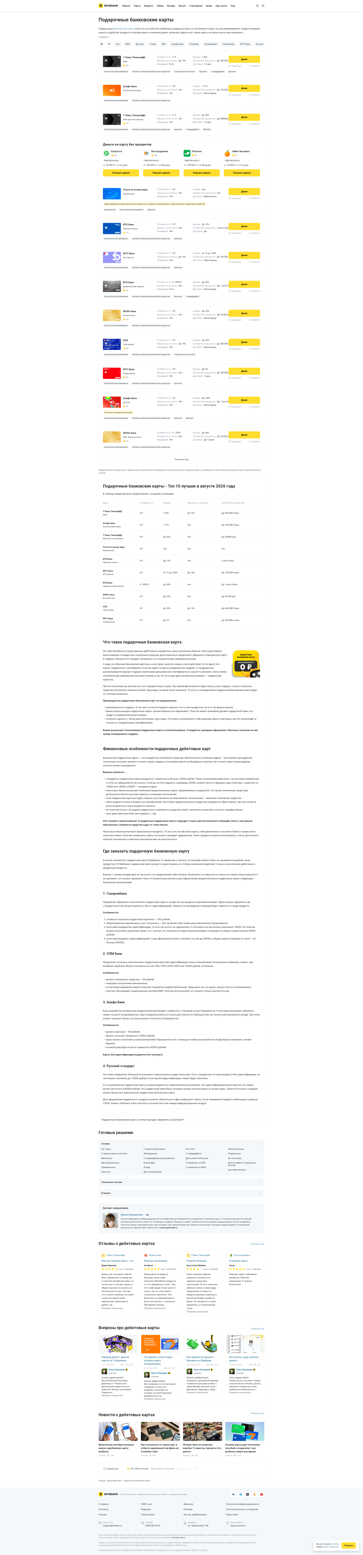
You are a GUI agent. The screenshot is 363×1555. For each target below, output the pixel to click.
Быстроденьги (159, 151)
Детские (140, 44)
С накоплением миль (154, 1149)
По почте (190, 1149)
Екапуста (116, 151)
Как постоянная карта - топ (118, 1260)
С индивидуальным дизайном (159, 1158)
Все (118, 44)
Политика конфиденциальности (242, 1504)
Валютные (106, 1158)
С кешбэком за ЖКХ (196, 1167)
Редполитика (147, 1514)
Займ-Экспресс (241, 151)
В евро (147, 1167)
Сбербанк (194, 44)
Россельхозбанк (242, 1255)
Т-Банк (152, 44)
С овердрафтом (193, 1153)
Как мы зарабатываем (195, 1514)
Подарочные (234, 1153)
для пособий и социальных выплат (242, 1164)
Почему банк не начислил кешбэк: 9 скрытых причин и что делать (202, 1448)
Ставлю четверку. (197, 1260)
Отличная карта (238, 1260)
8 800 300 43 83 (152, 1525)
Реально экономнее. (156, 1260)
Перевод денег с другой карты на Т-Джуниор (115, 1359)
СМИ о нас (146, 1504)
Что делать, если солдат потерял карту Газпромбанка (158, 1360)
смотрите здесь (178, 1537)
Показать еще (182, 459)
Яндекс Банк (155, 1255)
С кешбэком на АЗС (196, 1163)
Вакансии (188, 1504)
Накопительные (236, 1149)
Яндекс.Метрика (330, 1547)
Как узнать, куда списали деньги (243, 1359)
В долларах (149, 1163)
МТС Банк (245, 44)
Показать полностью (112, 1308)
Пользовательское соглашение (242, 1509)
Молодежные (150, 1153)
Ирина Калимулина (132, 1214)
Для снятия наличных (197, 1158)
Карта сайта (232, 1514)
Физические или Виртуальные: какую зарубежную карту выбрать (116, 1448)
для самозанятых (237, 1170)
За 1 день (106, 1149)
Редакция (146, 1509)
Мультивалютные (110, 1163)
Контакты (103, 1509)
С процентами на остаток (114, 1153)
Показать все (257, 1244)
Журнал (126, 6)
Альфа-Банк (177, 44)
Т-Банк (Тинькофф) (115, 1255)
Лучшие (259, 44)
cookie (334, 1544)
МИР (127, 44)
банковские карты (123, 28)
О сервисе (104, 1504)
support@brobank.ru (112, 1525)
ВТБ (164, 44)
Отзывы (103, 1514)
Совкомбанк (229, 44)
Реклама (188, 1509)
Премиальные (108, 1167)
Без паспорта (234, 1158)
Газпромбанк (210, 44)
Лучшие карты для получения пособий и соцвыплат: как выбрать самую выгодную (242, 1448)
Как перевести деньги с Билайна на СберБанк (200, 1359)
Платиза (196, 151)
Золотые (105, 1172)
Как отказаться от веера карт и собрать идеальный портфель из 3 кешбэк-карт (160, 1448)
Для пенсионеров (153, 1172)
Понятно (348, 1545)
